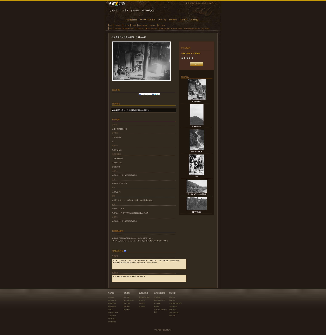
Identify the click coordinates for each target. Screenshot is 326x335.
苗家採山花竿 (196, 126)
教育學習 (142, 300)
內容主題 (162, 19)
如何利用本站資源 (175, 303)
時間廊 (156, 306)
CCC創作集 (112, 300)
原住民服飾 (112, 321)
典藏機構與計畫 (128, 28)
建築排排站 (112, 303)
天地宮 (110, 309)
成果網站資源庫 (144, 297)
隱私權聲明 (173, 309)
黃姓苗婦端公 (196, 101)
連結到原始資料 (118, 110)
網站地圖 (172, 315)
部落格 (192, 3)
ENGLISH (210, 3)
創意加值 (142, 306)
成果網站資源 (148, 10)
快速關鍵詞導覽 (129, 300)
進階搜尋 (183, 19)
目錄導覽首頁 (131, 19)
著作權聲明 (173, 306)
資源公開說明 (174, 312)
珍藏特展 (114, 10)
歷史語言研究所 (151, 28)
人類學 (133, 25)
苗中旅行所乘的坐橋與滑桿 (197, 194)
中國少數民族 (142, 25)
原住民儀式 (112, 318)
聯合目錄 (127, 297)
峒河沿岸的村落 (196, 151)
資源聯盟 (194, 19)
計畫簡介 (172, 297)
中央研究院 (140, 28)
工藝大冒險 (112, 315)
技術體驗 (135, 10)
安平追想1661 (113, 312)
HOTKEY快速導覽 (147, 19)
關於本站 (172, 300)
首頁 (187, 3)
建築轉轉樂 (112, 306)
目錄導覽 (124, 10)
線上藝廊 (157, 303)
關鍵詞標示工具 (159, 300)
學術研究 (142, 303)
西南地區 (153, 25)
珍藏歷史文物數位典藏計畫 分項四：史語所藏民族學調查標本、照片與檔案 (184, 28)
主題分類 (127, 303)
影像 (163, 25)
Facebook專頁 (201, 3)
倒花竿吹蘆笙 (196, 212)
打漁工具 (197, 176)
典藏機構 (173, 19)
